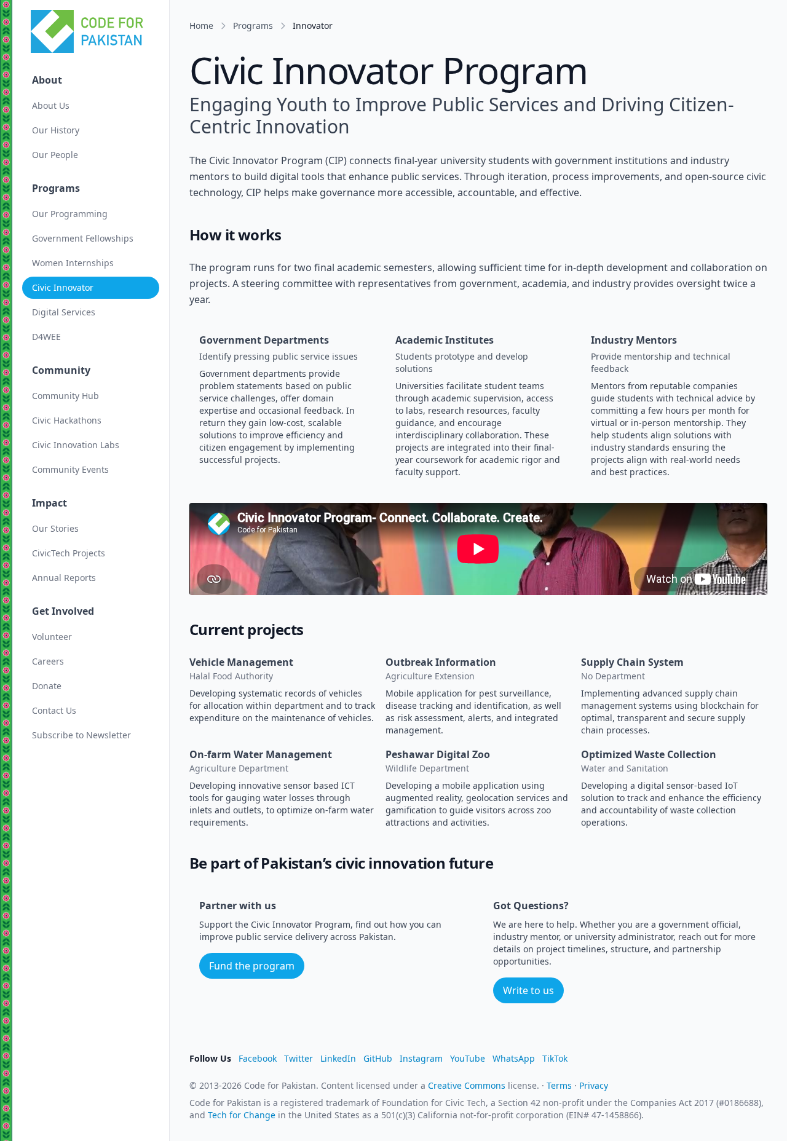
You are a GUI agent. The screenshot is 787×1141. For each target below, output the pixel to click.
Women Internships (73, 263)
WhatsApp (513, 1058)
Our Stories (55, 528)
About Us (50, 105)
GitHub (377, 1058)
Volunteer (52, 636)
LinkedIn (338, 1058)
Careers (48, 661)
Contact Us (54, 710)
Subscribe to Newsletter (81, 735)
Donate (46, 686)
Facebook (258, 1058)
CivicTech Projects (68, 553)
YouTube (467, 1058)
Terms (559, 1085)
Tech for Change (241, 1115)
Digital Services (63, 312)
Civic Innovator (62, 287)
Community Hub (65, 395)
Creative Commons (466, 1085)
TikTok (555, 1058)
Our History (55, 130)
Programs (253, 25)
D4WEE (46, 336)
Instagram (421, 1058)
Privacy (593, 1085)
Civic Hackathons (66, 420)
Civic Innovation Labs (75, 445)
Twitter (298, 1058)
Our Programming (70, 213)
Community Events (70, 469)
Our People (55, 154)
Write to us (528, 990)
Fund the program (252, 966)
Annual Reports (64, 577)
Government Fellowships (82, 238)
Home (201, 25)
